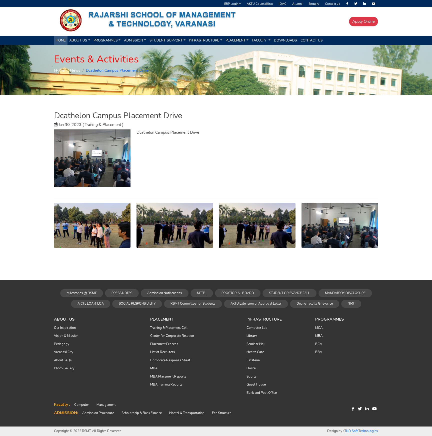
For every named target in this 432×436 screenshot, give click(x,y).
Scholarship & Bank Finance (142, 413)
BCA (318, 344)
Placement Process (164, 344)
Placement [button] (236, 40)
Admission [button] (133, 40)
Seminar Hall (256, 344)
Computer (81, 405)
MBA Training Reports (166, 384)
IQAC (282, 4)
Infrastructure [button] (204, 40)
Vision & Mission (66, 336)
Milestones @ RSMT (81, 293)
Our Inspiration (65, 328)
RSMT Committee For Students (193, 303)
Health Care (255, 352)
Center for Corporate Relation (172, 336)
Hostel (251, 368)
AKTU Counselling (260, 4)
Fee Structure (221, 413)
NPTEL (201, 293)
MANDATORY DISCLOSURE (345, 293)
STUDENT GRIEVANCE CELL (289, 293)
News (75, 70)
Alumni (297, 4)
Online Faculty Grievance (314, 303)
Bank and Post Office (261, 393)
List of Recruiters (162, 352)
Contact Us (311, 40)
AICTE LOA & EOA (91, 303)
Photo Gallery (64, 368)
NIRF (351, 303)
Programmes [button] (106, 40)
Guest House (256, 384)
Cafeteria (253, 360)
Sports (251, 376)
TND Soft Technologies (361, 431)
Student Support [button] (166, 40)
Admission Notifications (164, 293)
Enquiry (313, 4)
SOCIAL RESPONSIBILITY (137, 303)
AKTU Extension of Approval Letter (256, 303)
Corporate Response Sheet (170, 360)
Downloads (285, 40)
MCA (318, 328)
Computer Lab (257, 328)
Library (251, 336)
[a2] (174, 225)
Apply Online (363, 21)
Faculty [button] (260, 40)
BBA (318, 352)
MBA (154, 368)
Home (61, 40)
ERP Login (231, 4)
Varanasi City (63, 352)
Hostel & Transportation (186, 413)
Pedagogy (61, 344)
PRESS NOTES (122, 293)
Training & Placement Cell (169, 328)
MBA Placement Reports (168, 376)
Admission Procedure (98, 413)
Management (106, 405)
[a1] (92, 225)
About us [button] (78, 40)
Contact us (332, 4)
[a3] (257, 225)
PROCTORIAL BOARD (238, 293)
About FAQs (63, 360)
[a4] (340, 225)
